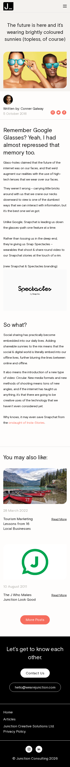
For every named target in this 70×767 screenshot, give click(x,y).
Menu (62, 6)
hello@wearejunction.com (35, 687)
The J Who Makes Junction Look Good (19, 597)
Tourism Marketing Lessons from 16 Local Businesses (18, 524)
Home (8, 712)
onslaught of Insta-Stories (27, 423)
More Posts (35, 620)
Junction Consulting (8, 6)
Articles (9, 719)
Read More (59, 519)
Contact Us (35, 673)
